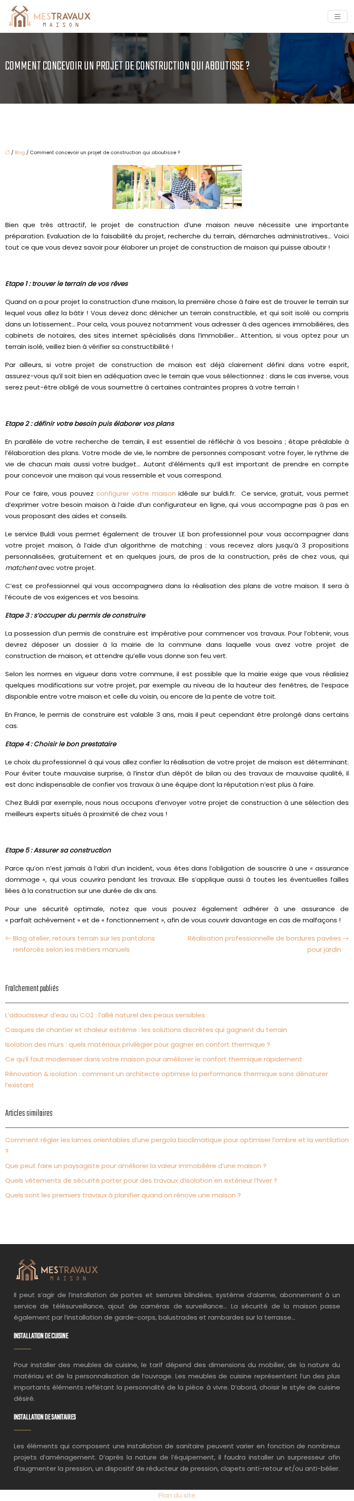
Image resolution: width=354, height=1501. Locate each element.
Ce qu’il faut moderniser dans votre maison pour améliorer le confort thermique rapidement (153, 1059)
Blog (20, 152)
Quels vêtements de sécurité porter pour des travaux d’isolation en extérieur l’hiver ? (141, 1180)
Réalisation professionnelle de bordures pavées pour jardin (264, 944)
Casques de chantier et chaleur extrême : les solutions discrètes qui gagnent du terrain (146, 1029)
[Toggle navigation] (338, 16)
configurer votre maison (136, 493)
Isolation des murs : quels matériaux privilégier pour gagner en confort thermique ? (137, 1044)
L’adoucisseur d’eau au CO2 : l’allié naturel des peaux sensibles (105, 1015)
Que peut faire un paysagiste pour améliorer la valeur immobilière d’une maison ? (135, 1165)
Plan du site (177, 1495)
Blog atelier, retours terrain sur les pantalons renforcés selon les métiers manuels (84, 944)
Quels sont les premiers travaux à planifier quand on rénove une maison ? (123, 1195)
